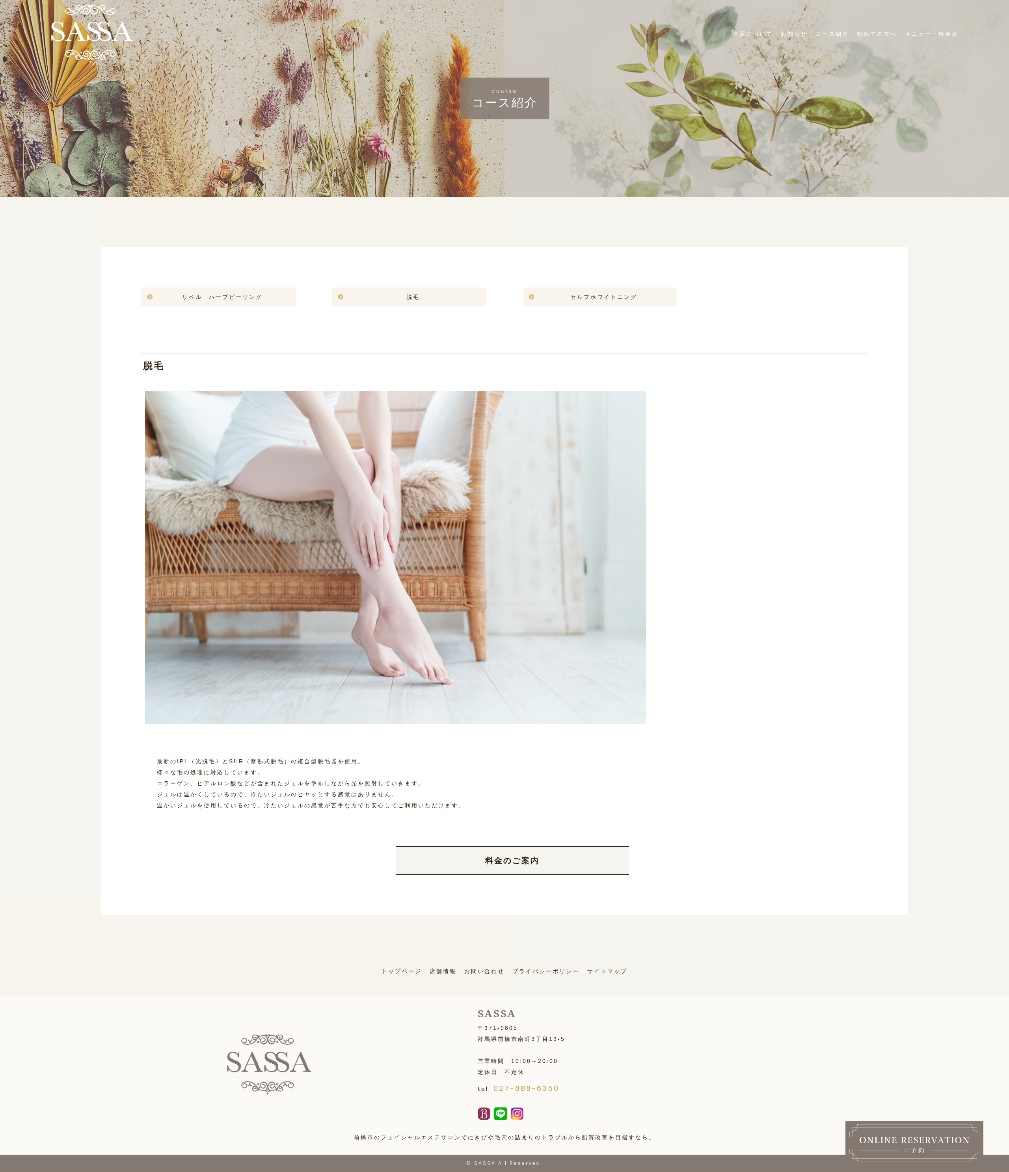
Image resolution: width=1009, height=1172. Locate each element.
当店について (753, 34)
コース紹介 (832, 34)
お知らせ (794, 34)
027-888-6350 (526, 1088)
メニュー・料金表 (932, 34)
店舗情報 (443, 971)
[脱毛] (395, 719)
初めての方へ (877, 34)
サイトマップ (607, 971)
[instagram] (517, 1114)
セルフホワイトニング (603, 297)
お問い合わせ (484, 971)
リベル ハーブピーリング (222, 297)
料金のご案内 (512, 860)
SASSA (485, 1163)
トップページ (402, 971)
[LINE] (500, 1114)
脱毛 (413, 297)
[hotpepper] (484, 1114)
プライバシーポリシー (545, 971)
